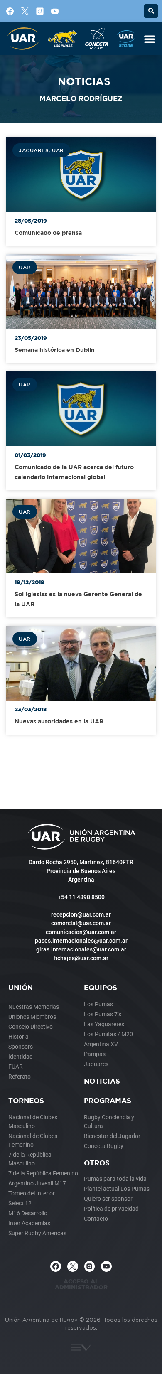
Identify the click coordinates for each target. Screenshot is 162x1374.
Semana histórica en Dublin (55, 349)
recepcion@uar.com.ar (81, 914)
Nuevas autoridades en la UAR (59, 721)
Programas (107, 1100)
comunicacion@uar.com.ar (81, 932)
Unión (20, 987)
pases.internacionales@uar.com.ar (81, 940)
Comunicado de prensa (48, 232)
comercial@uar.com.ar (81, 923)
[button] (151, 11)
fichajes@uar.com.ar (81, 958)
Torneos (26, 1100)
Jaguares (34, 150)
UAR (58, 150)
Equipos (100, 987)
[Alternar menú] (149, 38)
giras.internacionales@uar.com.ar (81, 949)
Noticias (102, 1081)
